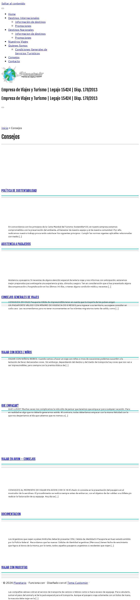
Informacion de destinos (30, 34)
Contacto (14, 61)
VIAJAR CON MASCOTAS (14, 567)
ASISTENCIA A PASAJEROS (16, 244)
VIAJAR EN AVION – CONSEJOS (18, 459)
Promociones (23, 26)
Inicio (4, 128)
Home (12, 14)
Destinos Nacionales (21, 30)
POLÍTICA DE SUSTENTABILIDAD (19, 190)
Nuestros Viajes (18, 41)
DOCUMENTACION (11, 514)
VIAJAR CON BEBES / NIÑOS (16, 352)
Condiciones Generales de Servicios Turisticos (31, 51)
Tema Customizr (77, 583)
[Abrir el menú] (2, 107)
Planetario (19, 583)
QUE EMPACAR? (10, 405)
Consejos (13, 57)
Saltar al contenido (13, 3)
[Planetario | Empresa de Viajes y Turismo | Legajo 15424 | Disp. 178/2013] (22, 82)
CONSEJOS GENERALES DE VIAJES (20, 297)
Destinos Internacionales (23, 18)
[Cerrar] (2, 8)
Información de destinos (30, 22)
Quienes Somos (17, 45)
